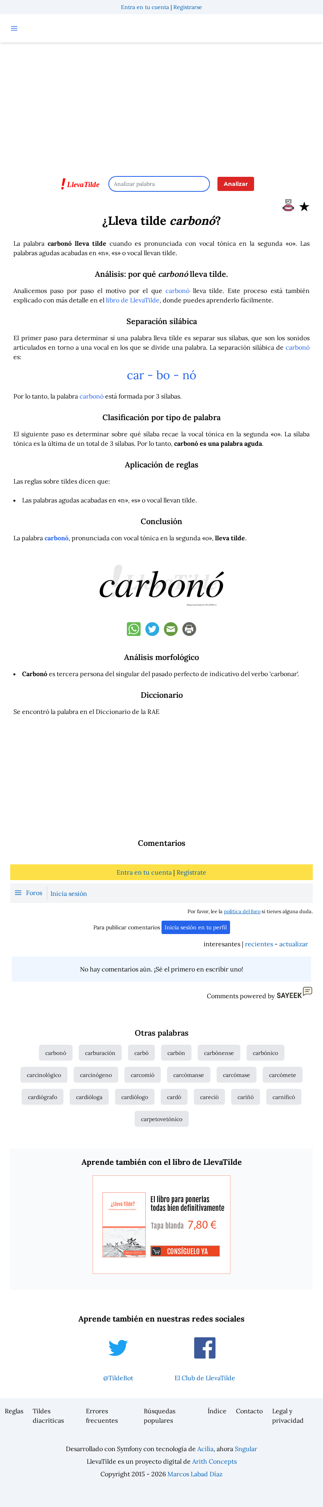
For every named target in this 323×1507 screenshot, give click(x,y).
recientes (259, 944)
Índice (217, 1411)
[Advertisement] (161, 105)
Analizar (236, 183)
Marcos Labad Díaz (195, 1474)
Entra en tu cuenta (145, 7)
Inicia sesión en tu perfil (196, 927)
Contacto (249, 1411)
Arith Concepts (214, 1461)
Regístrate (191, 872)
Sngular (246, 1449)
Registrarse (187, 7)
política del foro (242, 911)
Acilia (205, 1449)
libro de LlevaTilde (133, 300)
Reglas (14, 1411)
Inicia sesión (68, 893)
